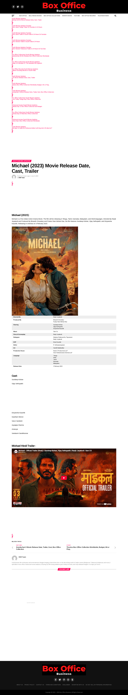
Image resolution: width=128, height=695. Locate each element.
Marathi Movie (67, 15)
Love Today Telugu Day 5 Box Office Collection (26, 99)
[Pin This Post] (64, 24)
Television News (103, 15)
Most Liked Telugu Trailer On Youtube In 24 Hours (27, 27)
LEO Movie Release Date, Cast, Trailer (23, 77)
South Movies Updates (19, 18)
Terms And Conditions (53, 684)
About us (20, 684)
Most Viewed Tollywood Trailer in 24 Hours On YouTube (29, 49)
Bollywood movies (35, 15)
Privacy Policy (29, 684)
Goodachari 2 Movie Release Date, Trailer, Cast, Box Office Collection (33, 92)
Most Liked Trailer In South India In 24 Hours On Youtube (29, 34)
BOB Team (22, 177)
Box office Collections (52, 15)
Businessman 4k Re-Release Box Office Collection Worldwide (30, 56)
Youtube (77, 15)
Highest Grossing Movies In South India (24, 70)
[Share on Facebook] (64, 21)
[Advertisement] (64, 146)
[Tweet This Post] (64, 23)
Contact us (40, 684)
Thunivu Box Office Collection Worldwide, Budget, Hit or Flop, (30, 85)
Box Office (23, 15)
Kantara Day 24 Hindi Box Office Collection (25, 114)
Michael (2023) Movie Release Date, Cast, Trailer (27, 20)
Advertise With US (78, 684)
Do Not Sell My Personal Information (99, 684)
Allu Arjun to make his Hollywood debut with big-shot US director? (32, 128)
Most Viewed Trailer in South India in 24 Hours (26, 41)
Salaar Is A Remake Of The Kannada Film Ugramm (27, 63)
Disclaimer (66, 684)
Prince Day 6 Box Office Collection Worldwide (26, 121)
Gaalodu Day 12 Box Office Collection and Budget (27, 106)
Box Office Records (89, 15)
